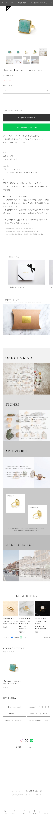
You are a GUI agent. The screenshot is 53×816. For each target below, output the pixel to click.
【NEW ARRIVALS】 (14, 707)
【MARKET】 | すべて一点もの (38, 707)
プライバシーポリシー (17, 791)
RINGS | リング (14, 714)
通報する (47, 637)
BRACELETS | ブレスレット (14, 721)
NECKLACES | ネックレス (38, 714)
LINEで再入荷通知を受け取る (26, 127)
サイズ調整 (8, 86)
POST (8, 637)
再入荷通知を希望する (26, 118)
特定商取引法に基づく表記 (34, 791)
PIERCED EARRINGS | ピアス (38, 721)
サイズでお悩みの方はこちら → (14, 111)
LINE (24, 637)
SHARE (16, 637)
